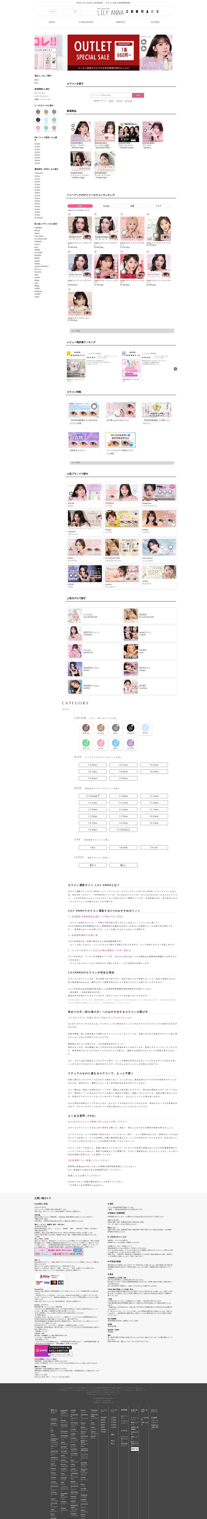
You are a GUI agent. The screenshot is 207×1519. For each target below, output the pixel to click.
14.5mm (37, 158)
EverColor (37, 272)
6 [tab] (106, 72)
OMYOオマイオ (53, 1465)
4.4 (138, 355)
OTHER (103, 1432)
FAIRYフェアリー (64, 1456)
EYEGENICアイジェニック (64, 1438)
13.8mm (37, 198)
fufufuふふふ (63, 1483)
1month (106, 206)
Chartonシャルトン (54, 1474)
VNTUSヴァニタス (94, 1432)
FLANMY (37, 294)
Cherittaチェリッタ (54, 1483)
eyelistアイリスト (64, 1443)
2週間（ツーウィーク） (42, 99)
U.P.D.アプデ (93, 1424)
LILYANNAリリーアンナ (74, 1455)
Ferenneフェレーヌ (64, 1465)
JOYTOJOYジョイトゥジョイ (74, 1425)
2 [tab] (99, 72)
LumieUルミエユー (74, 1470)
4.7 (83, 355)
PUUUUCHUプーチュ (84, 1505)
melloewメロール (73, 1497)
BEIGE (103, 1420)
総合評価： (78, 352)
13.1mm (37, 179)
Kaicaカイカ (53, 1515)
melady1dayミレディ (74, 1487)
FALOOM (37, 255)
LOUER (37, 288)
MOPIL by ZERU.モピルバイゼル (84, 1443)
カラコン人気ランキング (124, 1439)
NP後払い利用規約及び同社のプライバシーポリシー (63, 1243)
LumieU (37, 277)
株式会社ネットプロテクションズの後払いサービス (65, 1241)
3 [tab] (101, 72)
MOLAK (37, 230)
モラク (111, 101)
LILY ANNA (38, 253)
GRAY (103, 1425)
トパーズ (119, 101)
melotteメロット (73, 1502)
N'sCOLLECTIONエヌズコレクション (84, 1472)
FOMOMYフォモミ (64, 1479)
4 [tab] (102, 72)
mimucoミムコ (83, 1424)
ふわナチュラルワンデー (64, 1489)
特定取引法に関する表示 (154, 1427)
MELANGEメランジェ (74, 1493)
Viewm (36, 297)
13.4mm (37, 187)
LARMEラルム (73, 1435)
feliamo (37, 233)
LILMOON (37, 242)
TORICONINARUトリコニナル (94, 1417)
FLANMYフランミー (64, 1470)
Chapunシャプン (53, 1478)
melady (37, 261)
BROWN (103, 1417)
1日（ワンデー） (40, 93)
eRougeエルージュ (64, 1421)
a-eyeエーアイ (53, 1435)
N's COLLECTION (40, 239)
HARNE (37, 250)
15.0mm (37, 163)
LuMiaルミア (73, 1465)
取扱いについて (134, 1423)
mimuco (37, 244)
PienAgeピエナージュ (84, 1490)
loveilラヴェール (74, 1461)
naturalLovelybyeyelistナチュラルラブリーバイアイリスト (84, 1454)
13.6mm (37, 193)
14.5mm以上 (38, 218)
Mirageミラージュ (84, 1428)
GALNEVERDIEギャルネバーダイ (64, 1496)
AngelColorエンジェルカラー (54, 1453)
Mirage (36, 280)
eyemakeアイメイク (64, 1447)
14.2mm (37, 149)
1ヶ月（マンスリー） (41, 96)
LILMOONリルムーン (74, 1450)
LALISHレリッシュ (74, 1430)
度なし (36, 83)
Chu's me (37, 269)
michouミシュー (83, 1411)
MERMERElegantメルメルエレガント (74, 1508)
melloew (37, 264)
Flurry (36, 275)
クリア (158, 206)
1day (80, 206)
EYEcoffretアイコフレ (64, 1432)
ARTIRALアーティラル (54, 1425)
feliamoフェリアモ (64, 1461)
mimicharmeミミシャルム (84, 1417)
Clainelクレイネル (54, 1500)
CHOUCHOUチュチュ (54, 1488)
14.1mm (37, 147)
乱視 (132, 206)
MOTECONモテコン (84, 1437)
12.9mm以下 (38, 173)
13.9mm (37, 201)
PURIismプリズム (83, 1500)
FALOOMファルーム (64, 1452)
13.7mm (37, 195)
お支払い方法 (134, 1433)
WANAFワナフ (93, 1437)
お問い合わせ (144, 1423)
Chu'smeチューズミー (54, 1494)
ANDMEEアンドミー (54, 1420)
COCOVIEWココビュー (54, 1505)
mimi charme (38, 236)
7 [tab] (107, 72)
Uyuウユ (52, 1431)
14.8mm (37, 160)
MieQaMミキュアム (74, 1514)
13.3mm (37, 184)
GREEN (103, 1429)
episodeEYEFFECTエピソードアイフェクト (64, 1414)
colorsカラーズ (53, 1510)
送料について (134, 1438)
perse (36, 247)
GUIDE (155, 22)
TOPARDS (38, 228)
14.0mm (37, 144)
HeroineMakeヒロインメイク (74, 1417)
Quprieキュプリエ (84, 1511)
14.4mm (37, 155)
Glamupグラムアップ (64, 1510)
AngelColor (38, 291)
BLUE (103, 1427)
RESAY (37, 258)
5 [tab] (104, 72)
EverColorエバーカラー (64, 1427)
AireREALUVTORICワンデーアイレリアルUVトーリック (54, 1443)
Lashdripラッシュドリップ (74, 1440)
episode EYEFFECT (41, 266)
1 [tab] (97, 72)
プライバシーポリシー (154, 1421)
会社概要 (154, 1418)
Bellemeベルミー (53, 1469)
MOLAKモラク (83, 1432)
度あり (36, 80)
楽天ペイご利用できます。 (134, 1444)
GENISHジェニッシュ (64, 1504)
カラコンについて (134, 1419)
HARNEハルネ (73, 1411)
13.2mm (37, 182)
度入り (93, 865)
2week (154, 847)
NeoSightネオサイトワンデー (84, 1464)
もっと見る (76, 331)
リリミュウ (128, 101)
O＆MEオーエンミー (84, 1480)
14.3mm (37, 152)
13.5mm (37, 190)
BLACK (103, 1422)
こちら (95, 1185)
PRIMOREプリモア (84, 1496)
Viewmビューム (93, 1428)
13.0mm (37, 176)
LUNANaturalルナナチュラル (74, 1476)
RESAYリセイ (83, 1515)
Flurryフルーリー (64, 1474)
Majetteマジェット (74, 1482)
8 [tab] (109, 72)
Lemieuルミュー (73, 1445)
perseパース (83, 1485)
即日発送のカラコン (124, 1444)
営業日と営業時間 (134, 1428)
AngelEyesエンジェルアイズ (54, 1459)
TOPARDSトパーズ (94, 1411)
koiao (36, 283)
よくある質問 (144, 1419)
